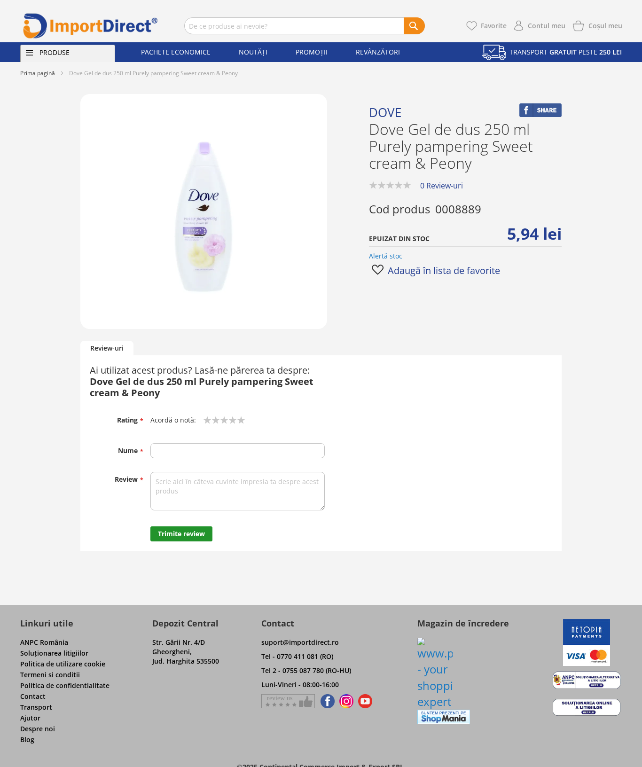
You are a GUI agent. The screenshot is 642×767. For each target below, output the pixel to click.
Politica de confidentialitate (65, 685)
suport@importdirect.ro (300, 642)
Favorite (494, 25)
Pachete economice (176, 51)
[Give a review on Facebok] (288, 701)
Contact (33, 696)
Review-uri (107, 348)
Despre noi (37, 728)
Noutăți (253, 51)
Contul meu (546, 25)
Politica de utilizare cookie (62, 663)
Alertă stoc (385, 255)
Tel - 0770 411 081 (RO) (297, 656)
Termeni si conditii (50, 674)
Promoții (312, 51)
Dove (385, 112)
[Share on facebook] (540, 114)
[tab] (106, 348)
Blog (27, 739)
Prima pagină (37, 73)
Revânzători (378, 51)
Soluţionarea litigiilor (54, 653)
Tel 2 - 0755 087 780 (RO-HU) (306, 670)
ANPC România (44, 642)
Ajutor (30, 717)
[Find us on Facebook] (326, 701)
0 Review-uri (441, 185)
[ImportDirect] (90, 26)
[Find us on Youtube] (365, 701)
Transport (36, 707)
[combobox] (304, 25)
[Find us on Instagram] (346, 701)
